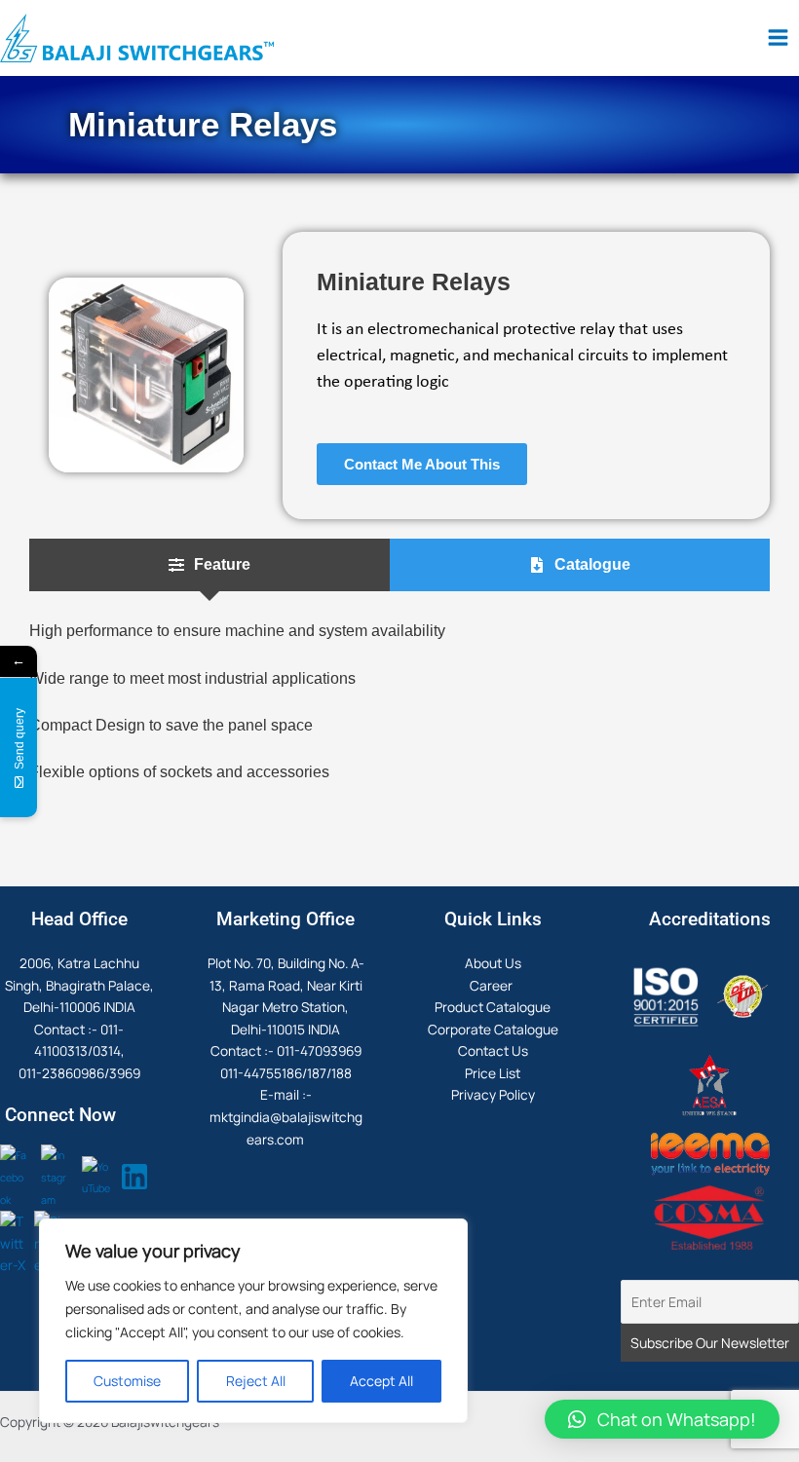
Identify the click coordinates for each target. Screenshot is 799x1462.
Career (492, 985)
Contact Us (493, 1050)
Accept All (381, 1380)
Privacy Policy (493, 1094)
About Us (493, 963)
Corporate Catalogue (493, 1029)
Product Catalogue (493, 1006)
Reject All (255, 1380)
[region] (253, 1320)
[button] (662, 1419)
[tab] (209, 565)
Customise (127, 1380)
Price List (492, 1073)
